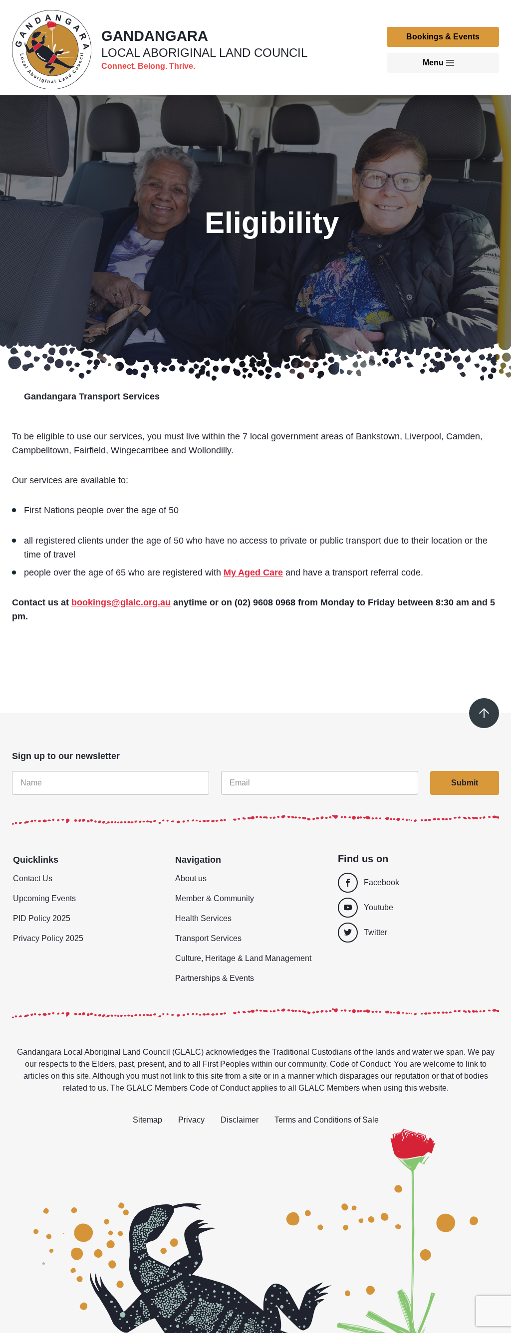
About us (191, 878)
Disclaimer (239, 1120)
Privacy (191, 1120)
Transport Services (208, 938)
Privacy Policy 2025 (48, 938)
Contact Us (32, 878)
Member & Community (214, 898)
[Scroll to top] (484, 713)
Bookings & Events (443, 36)
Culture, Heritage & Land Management (243, 958)
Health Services (203, 918)
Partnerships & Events (214, 978)
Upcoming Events (44, 898)
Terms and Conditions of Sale (326, 1120)
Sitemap (147, 1120)
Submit (464, 782)
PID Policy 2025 (41, 918)
